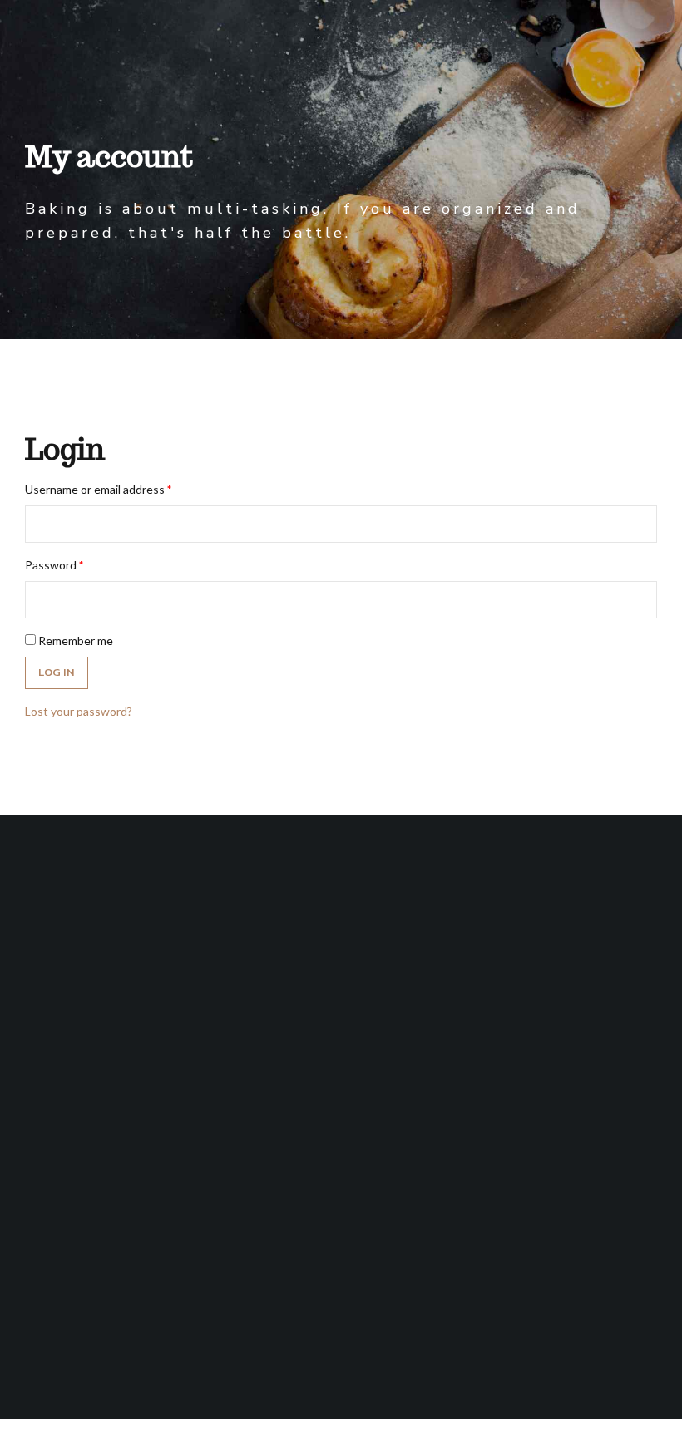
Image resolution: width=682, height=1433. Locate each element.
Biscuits (50, 1299)
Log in (56, 672)
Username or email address (98, 489)
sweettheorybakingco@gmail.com (341, 1218)
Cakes (50, 1328)
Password (54, 565)
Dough (50, 1269)
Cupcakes (50, 1358)
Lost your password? (78, 711)
